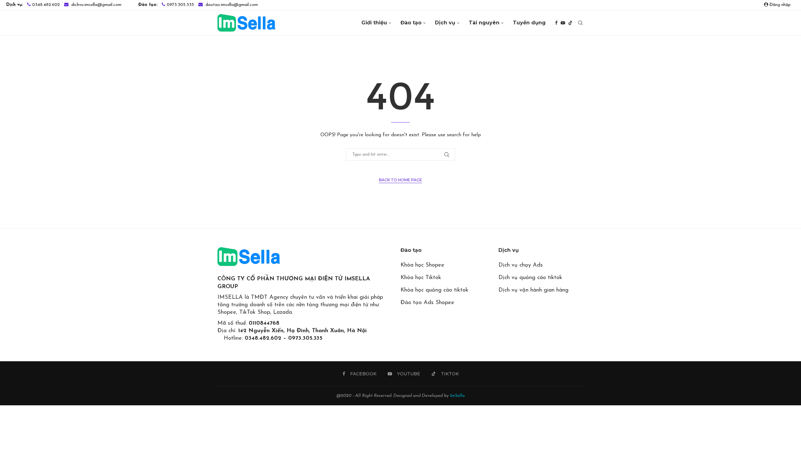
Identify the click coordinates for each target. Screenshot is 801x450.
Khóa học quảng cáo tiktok (434, 290)
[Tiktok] (570, 22)
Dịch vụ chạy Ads (520, 265)
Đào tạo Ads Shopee (427, 303)
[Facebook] (556, 22)
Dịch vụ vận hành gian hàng (533, 290)
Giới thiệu (374, 23)
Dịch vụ (445, 23)
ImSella (457, 395)
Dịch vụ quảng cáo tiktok (530, 278)
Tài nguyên (484, 23)
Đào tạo (410, 23)
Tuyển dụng (529, 23)
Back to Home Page (400, 180)
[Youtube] (563, 22)
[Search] (580, 22)
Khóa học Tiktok (420, 278)
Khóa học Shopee (422, 265)
